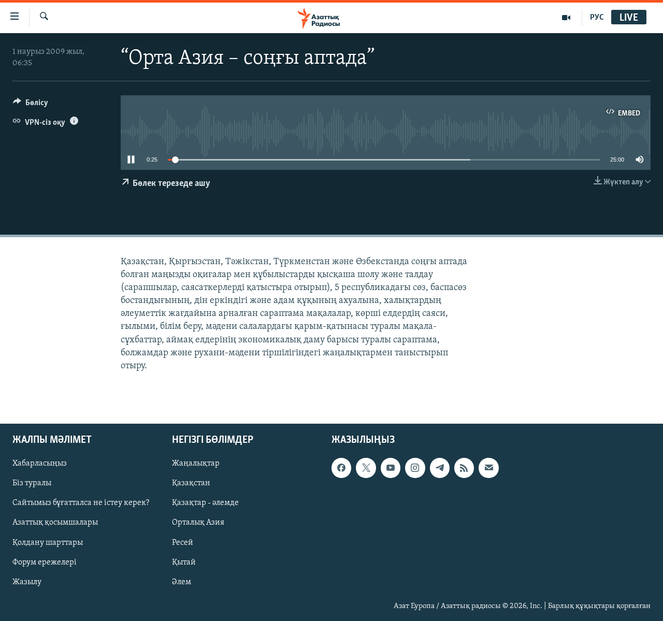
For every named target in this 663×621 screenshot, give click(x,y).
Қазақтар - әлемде (205, 503)
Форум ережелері (44, 562)
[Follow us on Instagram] (415, 468)
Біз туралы (31, 484)
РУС (597, 17)
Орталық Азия (198, 523)
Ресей (182, 543)
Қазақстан (191, 484)
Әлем (181, 582)
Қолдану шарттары (47, 543)
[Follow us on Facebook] (341, 468)
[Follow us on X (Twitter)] (366, 468)
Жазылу (26, 582)
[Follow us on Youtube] (390, 468)
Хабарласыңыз (39, 464)
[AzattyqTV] (566, 17)
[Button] (30, 105)
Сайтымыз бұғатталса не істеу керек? (80, 503)
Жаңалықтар (196, 464)
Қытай (184, 562)
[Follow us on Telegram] (440, 468)
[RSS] (464, 468)
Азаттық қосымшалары (55, 523)
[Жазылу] (488, 468)
